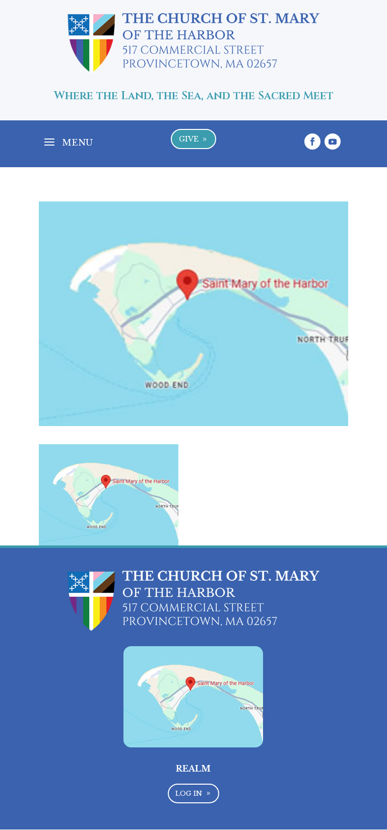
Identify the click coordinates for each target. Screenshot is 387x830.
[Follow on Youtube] (333, 141)
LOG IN (193, 793)
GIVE (194, 139)
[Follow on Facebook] (312, 141)
